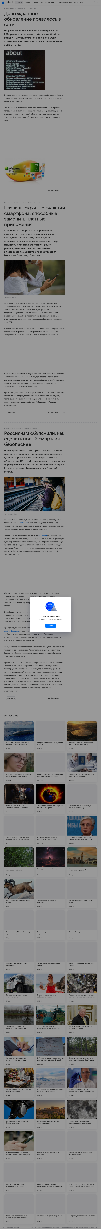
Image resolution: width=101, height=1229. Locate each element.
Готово (50, 626)
